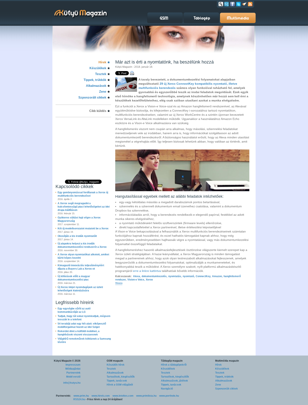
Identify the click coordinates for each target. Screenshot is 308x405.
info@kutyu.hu (71, 382)
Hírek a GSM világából (120, 384)
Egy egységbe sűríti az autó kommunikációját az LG (74, 310)
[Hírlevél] (226, 4)
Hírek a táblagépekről (173, 364)
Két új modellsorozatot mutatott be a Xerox (83, 228)
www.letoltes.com (123, 395)
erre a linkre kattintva (147, 271)
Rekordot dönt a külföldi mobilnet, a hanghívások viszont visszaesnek (79, 333)
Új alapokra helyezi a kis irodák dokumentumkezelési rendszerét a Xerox (82, 245)
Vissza (118, 283)
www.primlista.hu (146, 395)
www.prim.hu (81, 395)
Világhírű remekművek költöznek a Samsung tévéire (84, 340)
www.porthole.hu (169, 395)
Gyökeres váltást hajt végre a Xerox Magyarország (79, 219)
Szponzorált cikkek (92, 97)
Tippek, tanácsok (117, 380)
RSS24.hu (79, 399)
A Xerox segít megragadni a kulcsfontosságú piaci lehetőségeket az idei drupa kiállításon (84, 207)
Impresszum (73, 364)
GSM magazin (115, 360)
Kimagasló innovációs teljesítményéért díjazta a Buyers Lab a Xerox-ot (81, 267)
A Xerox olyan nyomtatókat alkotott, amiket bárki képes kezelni (83, 256)
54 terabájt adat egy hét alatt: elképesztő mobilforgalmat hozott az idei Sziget (82, 325)
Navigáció (167, 388)
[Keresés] (221, 4)
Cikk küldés (97, 111)
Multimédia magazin (227, 360)
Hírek (102, 62)
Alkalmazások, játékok (174, 380)
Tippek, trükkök (95, 80)
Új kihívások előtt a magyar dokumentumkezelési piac (74, 278)
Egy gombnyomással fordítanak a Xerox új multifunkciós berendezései (83, 194)
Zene (102, 91)
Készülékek (97, 68)
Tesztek (100, 74)
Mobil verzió (73, 376)
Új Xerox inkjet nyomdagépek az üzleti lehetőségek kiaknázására (80, 289)
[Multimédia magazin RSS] (250, 4)
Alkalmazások (96, 85)
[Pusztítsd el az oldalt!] (244, 4)
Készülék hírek (115, 364)
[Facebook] (232, 4)
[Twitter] (238, 4)
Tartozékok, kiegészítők (121, 376)
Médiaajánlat (72, 368)
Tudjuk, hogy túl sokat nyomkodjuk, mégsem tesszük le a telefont (84, 318)
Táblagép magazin (171, 360)
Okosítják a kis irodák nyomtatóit (77, 236)
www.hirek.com (101, 395)
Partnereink (73, 372)
